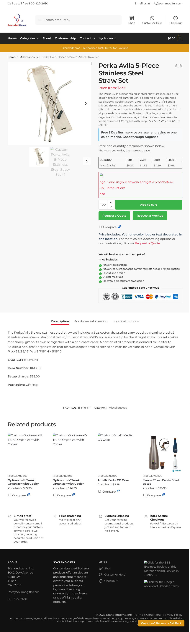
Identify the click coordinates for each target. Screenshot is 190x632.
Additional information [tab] (91, 321)
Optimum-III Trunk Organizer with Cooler (23, 482)
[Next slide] (86, 103)
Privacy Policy (172, 614)
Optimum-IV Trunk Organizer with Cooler (68, 482)
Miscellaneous (28, 57)
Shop (131, 23)
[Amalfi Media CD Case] (117, 452)
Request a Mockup (150, 215)
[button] (175, 38)
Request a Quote (114, 215)
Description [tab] (60, 321)
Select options (162, 504)
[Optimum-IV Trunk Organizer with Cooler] (72, 452)
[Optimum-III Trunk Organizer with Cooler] (27, 452)
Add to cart (148, 204)
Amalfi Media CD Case (113, 480)
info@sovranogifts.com (23, 592)
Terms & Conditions (147, 614)
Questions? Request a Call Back (161, 623)
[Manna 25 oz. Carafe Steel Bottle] (162, 452)
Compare (109, 227)
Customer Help (152, 23)
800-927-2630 (17, 599)
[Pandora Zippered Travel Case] (180, 66)
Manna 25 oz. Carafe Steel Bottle (161, 482)
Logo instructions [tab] (126, 321)
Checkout (175, 23)
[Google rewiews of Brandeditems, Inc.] (163, 584)
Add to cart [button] (27, 502)
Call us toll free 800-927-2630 (28, 3)
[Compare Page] (119, 227)
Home (11, 57)
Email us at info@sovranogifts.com (158, 3)
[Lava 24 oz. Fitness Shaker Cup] (176, 66)
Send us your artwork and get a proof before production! (140, 185)
